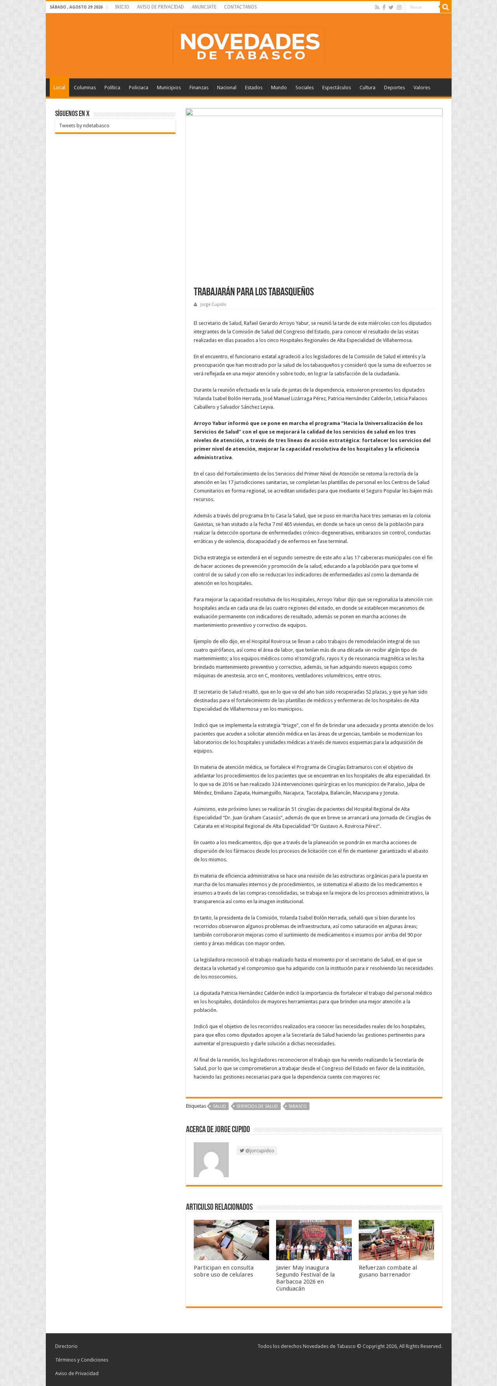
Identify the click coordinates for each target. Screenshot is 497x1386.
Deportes (394, 87)
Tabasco (297, 1106)
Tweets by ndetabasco (84, 125)
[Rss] (377, 7)
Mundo (279, 87)
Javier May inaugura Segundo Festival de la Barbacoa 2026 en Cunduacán (305, 1278)
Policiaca (138, 87)
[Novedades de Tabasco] (248, 44)
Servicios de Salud (257, 1106)
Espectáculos (336, 87)
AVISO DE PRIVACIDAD (160, 7)
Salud (219, 1106)
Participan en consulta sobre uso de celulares (224, 1271)
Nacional (226, 87)
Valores (422, 87)
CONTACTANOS (240, 7)
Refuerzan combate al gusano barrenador (388, 1271)
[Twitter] (391, 7)
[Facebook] (384, 7)
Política (112, 87)
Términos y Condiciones (81, 1360)
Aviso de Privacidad (77, 1373)
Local (59, 87)
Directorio (66, 1346)
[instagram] (399, 7)
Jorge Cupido (213, 304)
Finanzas (199, 87)
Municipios (169, 87)
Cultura (367, 87)
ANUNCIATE (204, 7)
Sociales (304, 87)
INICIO (122, 7)
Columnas (85, 87)
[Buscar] (446, 7)
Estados (253, 87)
